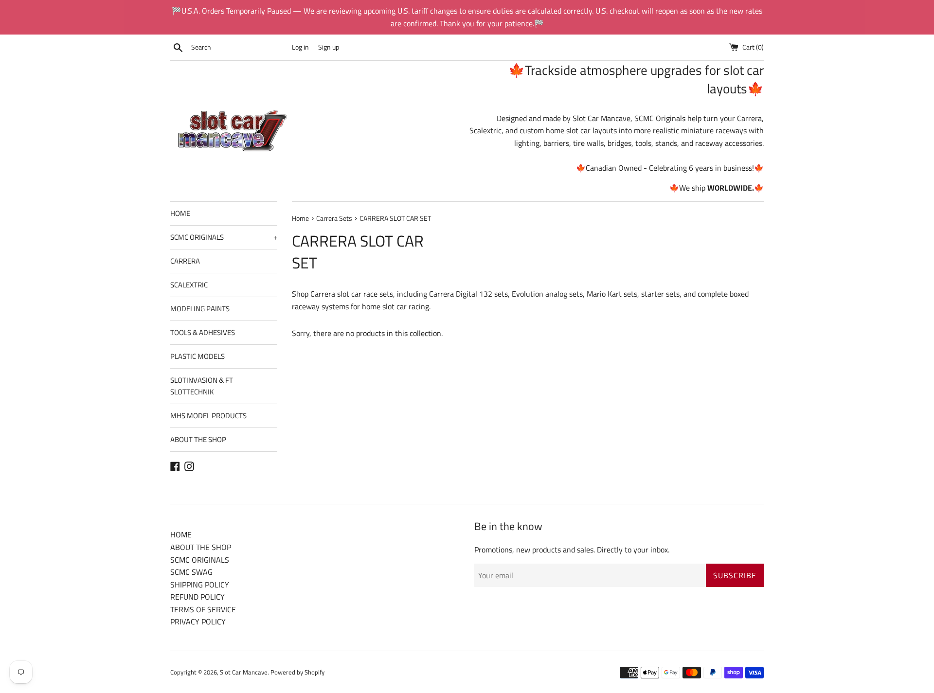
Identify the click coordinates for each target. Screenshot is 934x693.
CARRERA (185, 261)
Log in (300, 47)
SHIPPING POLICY (199, 584)
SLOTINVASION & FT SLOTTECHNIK (201, 385)
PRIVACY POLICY (198, 621)
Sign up (328, 47)
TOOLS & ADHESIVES (202, 332)
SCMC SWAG (191, 572)
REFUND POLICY (197, 597)
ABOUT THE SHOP (198, 439)
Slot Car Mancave (244, 672)
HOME (180, 213)
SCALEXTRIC (189, 284)
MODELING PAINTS (200, 308)
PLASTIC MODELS (197, 356)
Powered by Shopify (297, 672)
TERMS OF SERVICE (203, 609)
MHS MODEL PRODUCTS (208, 415)
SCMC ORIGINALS (223, 237)
